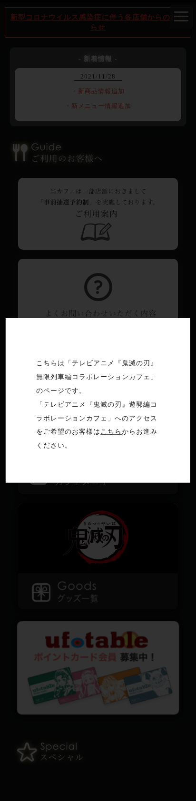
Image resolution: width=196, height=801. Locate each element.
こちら (111, 431)
